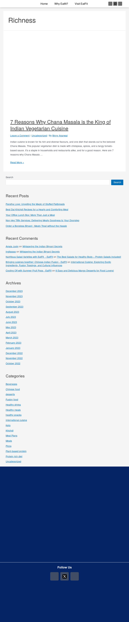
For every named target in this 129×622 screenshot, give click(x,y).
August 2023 (12, 311)
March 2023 (12, 337)
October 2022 (13, 363)
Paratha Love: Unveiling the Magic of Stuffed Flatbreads (35, 204)
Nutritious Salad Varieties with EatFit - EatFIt (29, 256)
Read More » (17, 162)
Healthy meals (13, 409)
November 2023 (14, 296)
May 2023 (11, 327)
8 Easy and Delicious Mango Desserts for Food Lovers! (85, 270)
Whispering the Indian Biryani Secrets (42, 246)
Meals (9, 440)
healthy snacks (14, 415)
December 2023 (14, 291)
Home (44, 4)
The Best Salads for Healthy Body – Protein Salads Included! (89, 256)
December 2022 (14, 353)
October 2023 (13, 301)
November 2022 (14, 358)
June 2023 (11, 322)
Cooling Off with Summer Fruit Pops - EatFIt (29, 270)
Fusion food (12, 399)
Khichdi (9, 430)
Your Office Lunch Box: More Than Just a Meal (30, 215)
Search (9, 177)
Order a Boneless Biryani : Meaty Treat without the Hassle (36, 225)
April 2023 (11, 332)
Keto (8, 425)
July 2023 (11, 316)
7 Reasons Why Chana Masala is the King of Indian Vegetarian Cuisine (60, 125)
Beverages (11, 384)
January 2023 (13, 348)
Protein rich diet (14, 456)
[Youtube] (120, 4)
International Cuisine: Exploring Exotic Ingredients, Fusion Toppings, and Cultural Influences (58, 263)
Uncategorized (39, 135)
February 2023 (13, 342)
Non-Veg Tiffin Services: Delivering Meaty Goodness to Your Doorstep (42, 220)
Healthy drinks (13, 404)
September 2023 (14, 306)
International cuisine (16, 420)
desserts (10, 394)
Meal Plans (11, 435)
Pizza (8, 446)
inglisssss (11, 251)
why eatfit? (61, 4)
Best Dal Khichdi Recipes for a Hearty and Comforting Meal (37, 209)
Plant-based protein (16, 451)
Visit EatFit (81, 4)
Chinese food (13, 389)
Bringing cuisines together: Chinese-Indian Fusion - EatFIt (36, 262)
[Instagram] (110, 4)
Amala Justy (12, 246)
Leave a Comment (20, 135)
